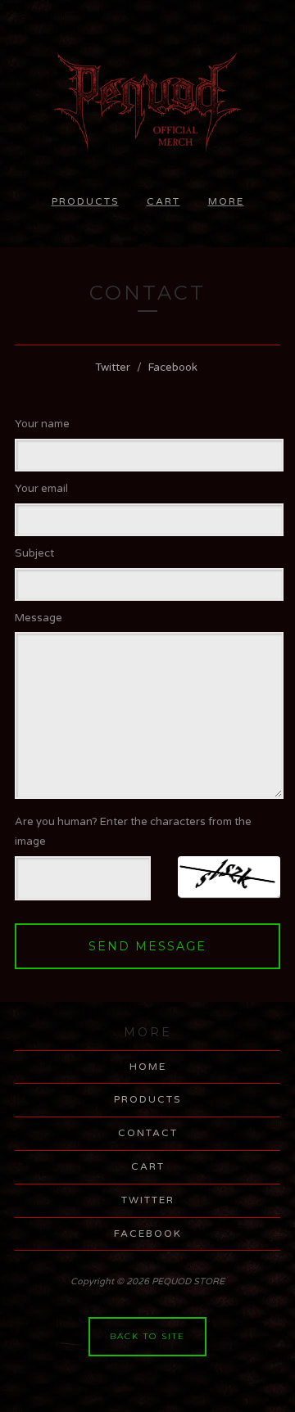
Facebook (172, 367)
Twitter (112, 367)
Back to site (147, 1336)
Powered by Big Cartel (148, 1394)
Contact (148, 1133)
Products (85, 201)
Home (147, 1066)
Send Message (147, 946)
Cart (163, 201)
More (226, 201)
